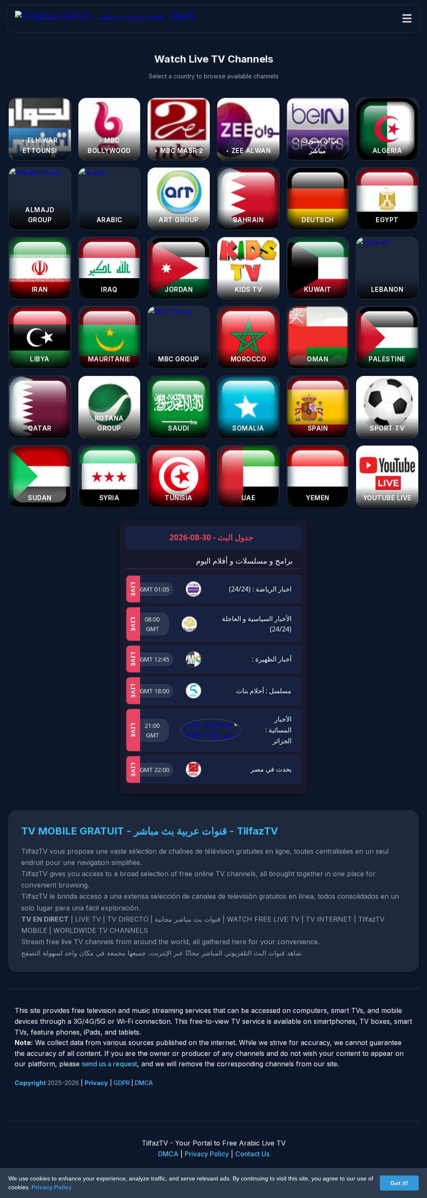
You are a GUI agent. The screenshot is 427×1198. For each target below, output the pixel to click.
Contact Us (252, 1154)
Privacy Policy (207, 1154)
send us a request (109, 1064)
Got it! (399, 1183)
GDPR (121, 1082)
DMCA (144, 1082)
